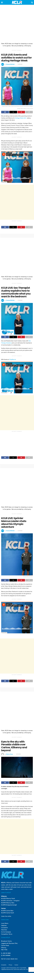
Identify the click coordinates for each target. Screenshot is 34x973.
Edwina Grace (9, 754)
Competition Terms (6, 934)
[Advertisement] (17, 23)
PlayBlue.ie (12, 359)
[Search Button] (32, 2)
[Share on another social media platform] (29, 112)
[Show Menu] (2, 2)
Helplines (4, 925)
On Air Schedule (6, 932)
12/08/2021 (20, 64)
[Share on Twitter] (13, 112)
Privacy (10, 965)
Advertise (4, 930)
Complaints (4, 927)
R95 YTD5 (4, 950)
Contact (16, 965)
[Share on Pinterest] (21, 112)
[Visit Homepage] (17, 2)
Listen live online (6, 916)
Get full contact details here (9, 959)
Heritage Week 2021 (20, 118)
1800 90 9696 (6, 953)
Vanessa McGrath (10, 64)
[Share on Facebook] (5, 112)
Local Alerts (4, 923)
